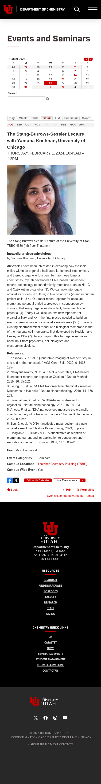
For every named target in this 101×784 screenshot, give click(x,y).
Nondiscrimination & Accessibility (34, 737)
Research (50, 602)
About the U (38, 744)
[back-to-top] (95, 774)
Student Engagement (51, 659)
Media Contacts (61, 744)
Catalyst (50, 642)
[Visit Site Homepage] (50, 542)
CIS (50, 637)
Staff (50, 608)
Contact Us (50, 670)
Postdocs (51, 591)
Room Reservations (50, 665)
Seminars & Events (50, 653)
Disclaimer (70, 737)
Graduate (51, 580)
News (50, 648)
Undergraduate (50, 585)
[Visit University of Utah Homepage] (8, 9)
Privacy (86, 737)
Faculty (50, 597)
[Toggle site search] (77, 9)
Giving (50, 613)
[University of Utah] (50, 701)
